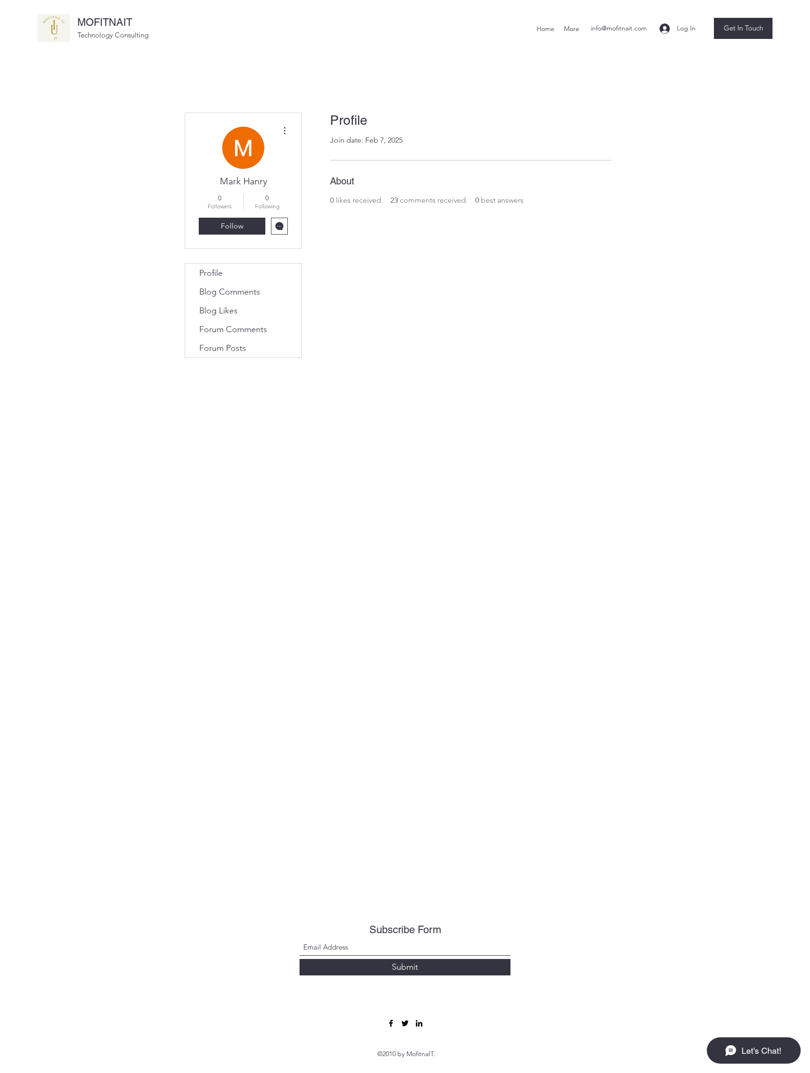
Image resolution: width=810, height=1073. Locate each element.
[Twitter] (405, 1023)
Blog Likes (218, 310)
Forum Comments (233, 329)
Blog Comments (229, 292)
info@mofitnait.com (619, 28)
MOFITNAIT (104, 22)
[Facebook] (391, 1023)
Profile (211, 273)
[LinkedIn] (419, 1023)
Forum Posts (222, 348)
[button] (743, 28)
